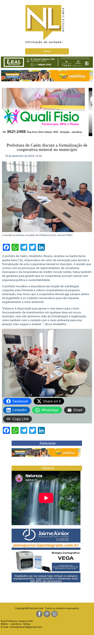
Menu (47, 51)
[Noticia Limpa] (47, 23)
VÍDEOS (47, 468)
